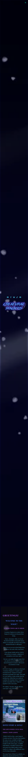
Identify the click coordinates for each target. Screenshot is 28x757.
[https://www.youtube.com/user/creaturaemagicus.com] (8, 297)
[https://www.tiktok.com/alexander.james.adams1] (17, 297)
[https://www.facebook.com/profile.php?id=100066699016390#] (11, 297)
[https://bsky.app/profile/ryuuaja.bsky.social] (14, 297)
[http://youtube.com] (20, 297)
